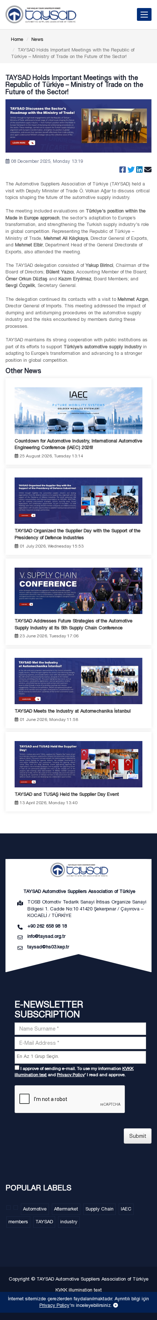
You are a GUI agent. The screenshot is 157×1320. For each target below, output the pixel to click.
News (37, 39)
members (18, 1221)
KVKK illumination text (78, 1290)
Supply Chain (99, 1209)
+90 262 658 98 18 (47, 926)
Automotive (35, 1209)
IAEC (126, 1209)
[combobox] (80, 1057)
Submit (137, 1136)
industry (68, 1221)
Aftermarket (66, 1209)
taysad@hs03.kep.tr (48, 946)
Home (17, 39)
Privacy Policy (71, 1074)
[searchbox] (81, 1056)
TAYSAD (44, 1221)
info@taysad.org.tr (46, 936)
